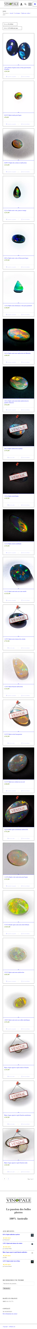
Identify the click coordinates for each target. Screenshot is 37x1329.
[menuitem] (20, 4)
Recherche (7, 1288)
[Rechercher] (24, 4)
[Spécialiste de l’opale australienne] (15, 4)
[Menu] (29, 4)
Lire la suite (12, 457)
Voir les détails (26, 76)
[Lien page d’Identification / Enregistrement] (20, 4)
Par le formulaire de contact (10, 1314)
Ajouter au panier (11, 76)
